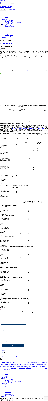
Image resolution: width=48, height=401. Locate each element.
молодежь (7, 356)
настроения (26, 366)
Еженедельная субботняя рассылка (11, 336)
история (44, 364)
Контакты (4, 37)
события (40, 368)
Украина (3, 364)
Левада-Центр (6, 7)
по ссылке (44, 309)
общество (30, 366)
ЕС (14, 362)
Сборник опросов (8, 25)
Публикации (4, 24)
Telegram (4, 350)
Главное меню (3, 10)
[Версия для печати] (4, 49)
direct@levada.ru (13, 9)
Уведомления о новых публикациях (11, 335)
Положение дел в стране (9, 21)
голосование (20, 364)
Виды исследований (9, 35)
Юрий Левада (7, 16)
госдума (25, 364)
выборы (15, 364)
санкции (33, 368)
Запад (16, 362)
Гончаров (7, 362)
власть (8, 364)
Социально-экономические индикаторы (13, 22)
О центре (4, 12)
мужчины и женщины (13, 356)
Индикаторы (4, 19)
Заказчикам (4, 30)
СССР (45, 362)
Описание (7, 13)
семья (36, 368)
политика (42, 366)
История (6, 14)
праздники (7, 368)
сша (46, 368)
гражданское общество (31, 364)
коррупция (2, 366)
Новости (6, 17)
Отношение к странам (9, 23)
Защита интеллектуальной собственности (13, 31)
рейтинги (28, 368)
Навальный (37, 362)
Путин (41, 362)
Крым (24, 362)
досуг (3, 356)
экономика (7, 369)
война (11, 364)
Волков (2, 362)
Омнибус (6, 34)
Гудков (11, 362)
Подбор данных (8, 32)
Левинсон (29, 362)
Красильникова (21, 362)
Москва (33, 362)
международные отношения (13, 366)
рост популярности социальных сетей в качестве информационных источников (28, 128)
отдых (20, 356)
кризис (6, 366)
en (0, 2)
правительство (3, 368)
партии (37, 366)
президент (13, 368)
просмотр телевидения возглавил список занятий (34, 70)
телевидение (24, 356)
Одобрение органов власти (10, 20)
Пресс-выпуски (5, 18)
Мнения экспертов (8, 28)
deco (16, 400)
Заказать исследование (9, 36)
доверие (37, 364)
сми (38, 368)
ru (0, 1)
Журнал (6, 27)
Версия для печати (12, 49)
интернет (41, 364)
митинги (21, 366)
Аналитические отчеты (9, 26)
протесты (22, 368)
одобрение (33, 366)
